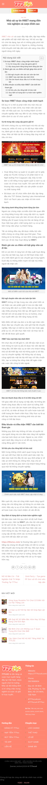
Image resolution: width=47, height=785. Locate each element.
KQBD (20, 783)
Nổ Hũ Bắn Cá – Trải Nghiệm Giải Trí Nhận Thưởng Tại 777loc (11, 579)
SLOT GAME (33, 742)
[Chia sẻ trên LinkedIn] (34, 567)
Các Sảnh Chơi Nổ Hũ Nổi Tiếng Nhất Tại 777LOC (26, 639)
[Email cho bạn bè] (25, 567)
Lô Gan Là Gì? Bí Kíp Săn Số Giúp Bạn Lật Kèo (27, 611)
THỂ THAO (32, 732)
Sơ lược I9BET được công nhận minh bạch (21, 61)
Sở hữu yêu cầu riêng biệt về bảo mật (22, 90)
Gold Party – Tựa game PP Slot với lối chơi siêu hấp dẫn (35, 579)
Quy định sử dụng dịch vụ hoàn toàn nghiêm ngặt (25, 94)
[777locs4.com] (23, 4)
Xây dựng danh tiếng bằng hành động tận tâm (25, 66)
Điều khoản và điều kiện (32, 761)
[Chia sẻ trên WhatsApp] (13, 567)
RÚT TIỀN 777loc (12, 737)
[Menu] (3, 4)
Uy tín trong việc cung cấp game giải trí (22, 64)
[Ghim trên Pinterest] (30, 567)
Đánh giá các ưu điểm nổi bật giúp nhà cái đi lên (23, 70)
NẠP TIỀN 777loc (12, 732)
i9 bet (33, 714)
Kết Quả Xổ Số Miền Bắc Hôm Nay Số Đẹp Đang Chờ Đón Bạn (27, 620)
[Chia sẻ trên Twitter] (21, 567)
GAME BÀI (32, 746)
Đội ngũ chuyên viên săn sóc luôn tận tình (23, 74)
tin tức (23, 17)
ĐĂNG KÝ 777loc (12, 728)
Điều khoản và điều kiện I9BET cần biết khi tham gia (22, 86)
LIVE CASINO (33, 728)
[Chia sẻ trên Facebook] (17, 567)
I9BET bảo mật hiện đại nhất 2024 (21, 77)
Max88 (26, 783)
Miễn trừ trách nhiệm (24, 763)
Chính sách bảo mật (13, 761)
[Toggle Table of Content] (40, 58)
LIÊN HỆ (8, 746)
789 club (28, 714)
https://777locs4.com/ (37, 673)
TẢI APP (8, 742)
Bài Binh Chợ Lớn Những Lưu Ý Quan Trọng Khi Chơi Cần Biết (24, 630)
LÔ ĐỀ (31, 737)
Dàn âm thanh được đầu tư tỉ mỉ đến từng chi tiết (25, 81)
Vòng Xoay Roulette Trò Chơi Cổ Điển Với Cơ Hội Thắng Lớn (26, 601)
